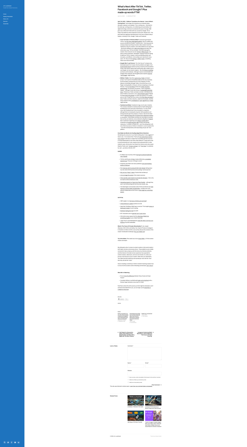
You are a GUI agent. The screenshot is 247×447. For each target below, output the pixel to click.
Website (130, 370)
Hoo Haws (143, 146)
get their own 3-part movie (139, 213)
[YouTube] (15, 442)
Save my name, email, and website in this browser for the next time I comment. (145, 377)
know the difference (129, 276)
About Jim (5, 19)
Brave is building (148, 70)
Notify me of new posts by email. (135, 382)
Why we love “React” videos (127, 172)
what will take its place (143, 93)
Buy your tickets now (139, 231)
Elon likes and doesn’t (147, 97)
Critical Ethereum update (126, 203)
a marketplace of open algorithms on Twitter (142, 100)
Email (147, 363)
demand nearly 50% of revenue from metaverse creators (139, 115)
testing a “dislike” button (139, 58)
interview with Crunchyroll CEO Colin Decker (134, 168)
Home (4, 14)
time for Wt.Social (129, 95)
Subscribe (5, 23)
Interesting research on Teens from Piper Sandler (132, 182)
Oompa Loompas (133, 146)
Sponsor (5, 21)
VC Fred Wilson (131, 86)
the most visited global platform (134, 41)
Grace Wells (141, 238)
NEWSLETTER (132, 16)
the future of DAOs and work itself (138, 201)
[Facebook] (11, 442)
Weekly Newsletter (8, 16)
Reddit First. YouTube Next (147, 313)
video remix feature (139, 48)
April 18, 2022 (121, 16)
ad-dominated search (125, 66)
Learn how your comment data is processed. (141, 386)
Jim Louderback (7, 5)
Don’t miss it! (150, 265)
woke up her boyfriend (143, 280)
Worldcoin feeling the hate (126, 210)
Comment (130, 346)
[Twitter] (8, 442)
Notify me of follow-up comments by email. (137, 379)
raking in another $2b (142, 120)
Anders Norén (158, 436)
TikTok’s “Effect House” (143, 51)
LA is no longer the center (126, 175)
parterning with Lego (133, 122)
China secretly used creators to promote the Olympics (133, 178)
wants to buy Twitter (140, 78)
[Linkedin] (18, 442)
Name (129, 363)
